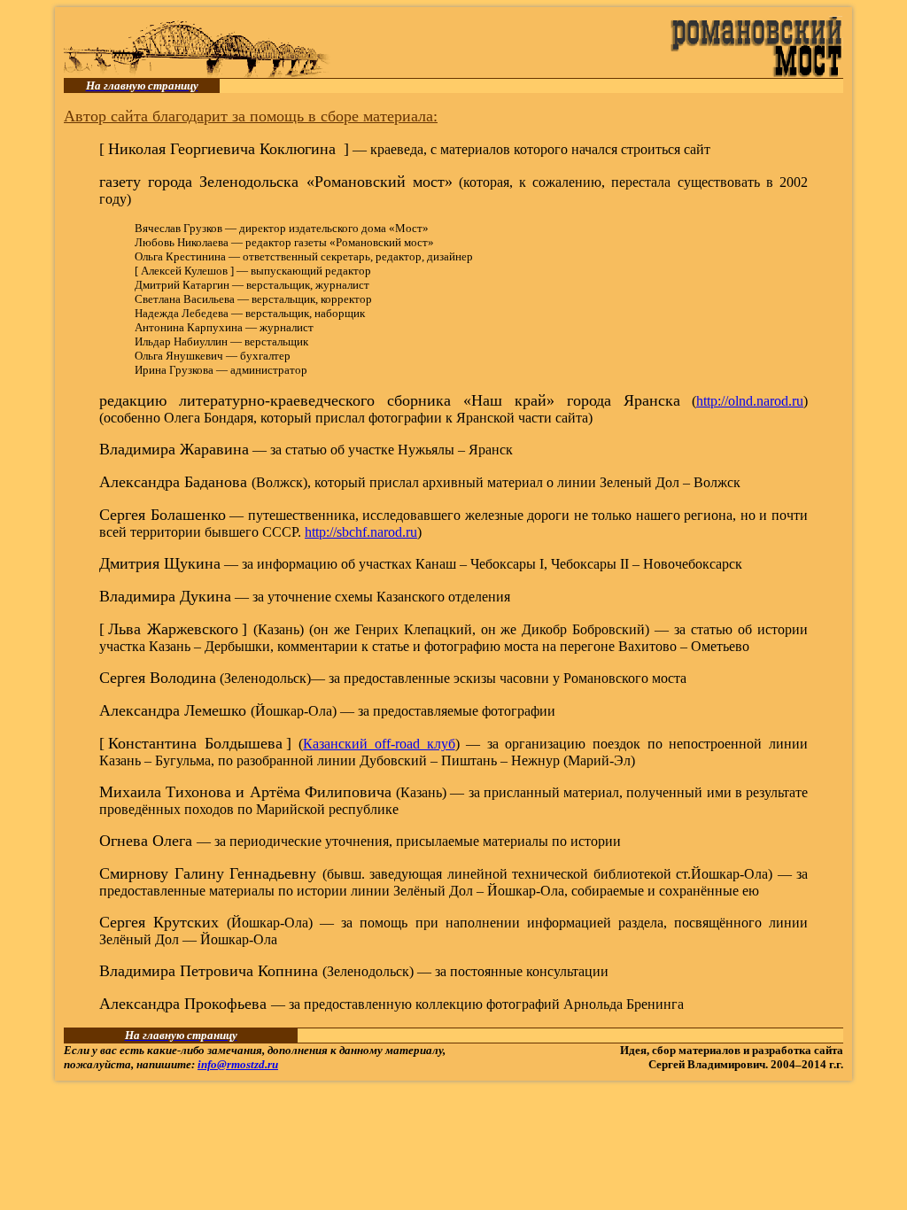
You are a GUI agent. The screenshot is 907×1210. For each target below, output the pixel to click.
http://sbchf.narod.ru (361, 531)
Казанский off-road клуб (378, 743)
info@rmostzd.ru (238, 1064)
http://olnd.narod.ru (749, 400)
